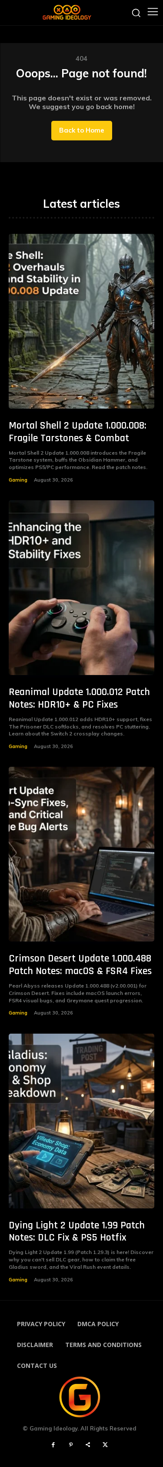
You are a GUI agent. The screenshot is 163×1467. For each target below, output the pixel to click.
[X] (105, 1445)
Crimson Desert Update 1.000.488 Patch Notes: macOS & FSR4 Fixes (80, 965)
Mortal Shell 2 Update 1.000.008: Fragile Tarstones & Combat (77, 432)
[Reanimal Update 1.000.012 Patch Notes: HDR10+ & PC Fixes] (81, 587)
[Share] (88, 1445)
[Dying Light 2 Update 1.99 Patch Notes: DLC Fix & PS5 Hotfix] (81, 1121)
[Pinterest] (70, 1445)
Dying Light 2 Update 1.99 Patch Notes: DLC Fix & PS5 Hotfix (77, 1231)
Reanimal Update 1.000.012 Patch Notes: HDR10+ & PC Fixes (79, 698)
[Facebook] (53, 1445)
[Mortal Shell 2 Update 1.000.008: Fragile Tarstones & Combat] (81, 321)
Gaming (18, 480)
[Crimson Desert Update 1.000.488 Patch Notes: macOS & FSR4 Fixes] (81, 854)
